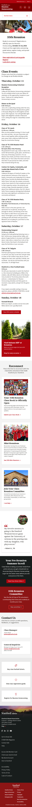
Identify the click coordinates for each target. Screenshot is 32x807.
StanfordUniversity (16, 786)
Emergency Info (9, 797)
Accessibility (5, 767)
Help (3, 746)
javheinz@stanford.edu (10, 634)
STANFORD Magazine (8, 740)
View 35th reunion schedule (12, 312)
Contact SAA (5, 743)
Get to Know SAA (7, 737)
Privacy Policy (6, 770)
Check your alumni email (9, 755)
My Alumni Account (7, 758)
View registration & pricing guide (14, 57)
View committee (15, 607)
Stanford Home (9, 790)
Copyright (19, 795)
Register (5, 60)
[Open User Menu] (29, 7)
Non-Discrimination (22, 799)
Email (28, 1)
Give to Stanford (7, 761)
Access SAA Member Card (9, 752)
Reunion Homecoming (7, 8)
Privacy (19, 792)
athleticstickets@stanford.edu (11, 293)
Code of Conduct (7, 776)
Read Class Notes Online (17, 581)
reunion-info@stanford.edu (12, 649)
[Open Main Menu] (25, 7)
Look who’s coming (9, 62)
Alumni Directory (21, 1)
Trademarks (20, 797)
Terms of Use (6, 773)
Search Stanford (9, 795)
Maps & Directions (9, 792)
